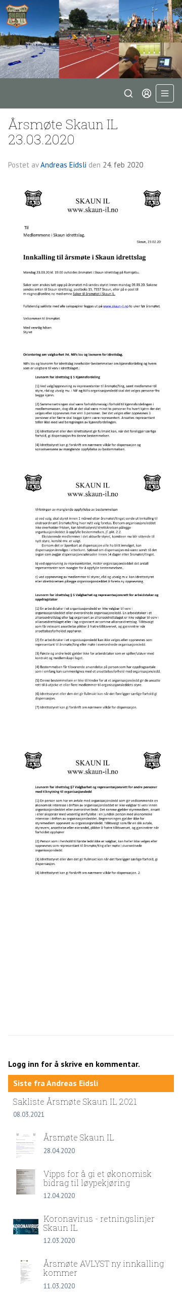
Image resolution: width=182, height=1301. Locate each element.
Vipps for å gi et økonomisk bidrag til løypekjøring (97, 1178)
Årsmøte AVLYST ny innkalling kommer (103, 1268)
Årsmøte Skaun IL (78, 1137)
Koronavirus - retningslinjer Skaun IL (99, 1223)
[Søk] (128, 93)
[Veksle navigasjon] (165, 93)
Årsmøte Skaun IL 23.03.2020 (63, 131)
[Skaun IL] (91, 39)
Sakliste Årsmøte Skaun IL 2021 (75, 1101)
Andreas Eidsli (63, 165)
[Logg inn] (147, 93)
